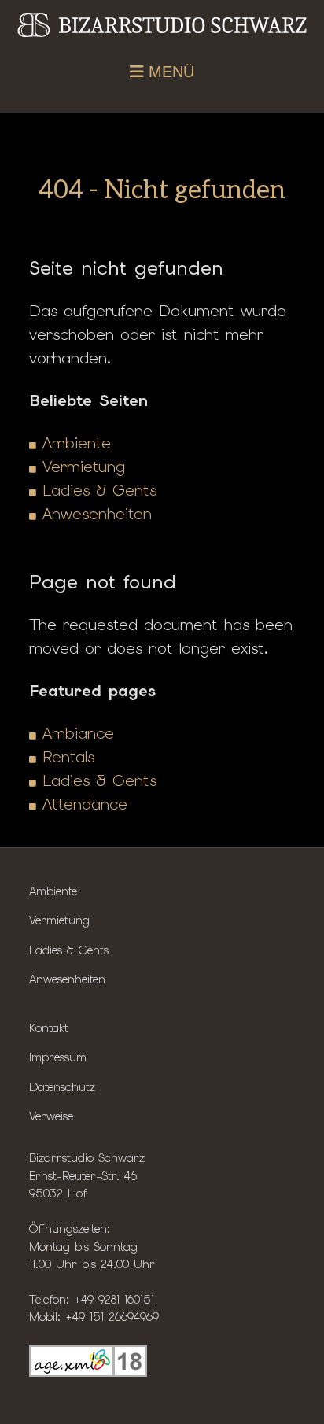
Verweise (51, 1116)
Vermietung (83, 466)
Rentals (68, 757)
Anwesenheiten (97, 514)
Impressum (58, 1057)
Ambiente (76, 443)
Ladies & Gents (99, 490)
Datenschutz (62, 1086)
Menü (169, 71)
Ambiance (78, 733)
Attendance (84, 804)
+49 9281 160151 (114, 1299)
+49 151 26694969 (112, 1316)
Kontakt (48, 1027)
